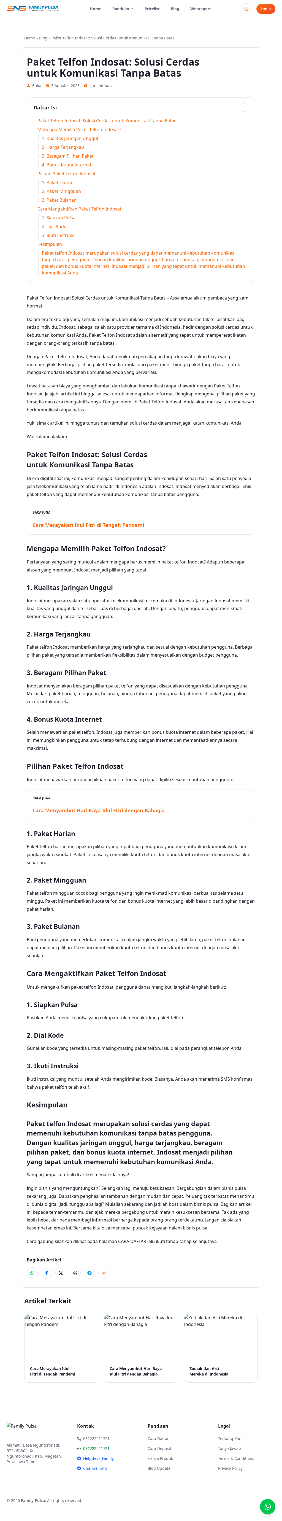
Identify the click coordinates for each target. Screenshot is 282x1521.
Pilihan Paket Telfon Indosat (66, 174)
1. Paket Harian (58, 182)
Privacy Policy (230, 1468)
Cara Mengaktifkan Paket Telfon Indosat (79, 209)
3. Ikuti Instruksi (58, 235)
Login (266, 8)
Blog (175, 8)
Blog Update (159, 1468)
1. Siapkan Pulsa (58, 218)
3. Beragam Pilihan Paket (68, 156)
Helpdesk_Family (98, 1458)
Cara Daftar (158, 1438)
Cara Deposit (159, 1448)
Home (95, 8)
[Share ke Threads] (75, 1273)
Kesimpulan (49, 244)
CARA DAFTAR (132, 1241)
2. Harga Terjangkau (63, 147)
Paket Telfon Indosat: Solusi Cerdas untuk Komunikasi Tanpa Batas (106, 121)
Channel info (95, 1468)
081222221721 (96, 1448)
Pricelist (152, 8)
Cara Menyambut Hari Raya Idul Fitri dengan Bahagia (98, 810)
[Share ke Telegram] (89, 1273)
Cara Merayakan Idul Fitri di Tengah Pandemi (88, 525)
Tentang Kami (231, 1438)
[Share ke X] (60, 1273)
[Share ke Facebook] (46, 1273)
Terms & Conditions (236, 1458)
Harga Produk (160, 1458)
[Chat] (267, 1506)
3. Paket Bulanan (59, 200)
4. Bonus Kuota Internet (66, 165)
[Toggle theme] (246, 8)
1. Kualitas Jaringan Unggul (70, 138)
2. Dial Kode (54, 226)
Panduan (120, 8)
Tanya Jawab (229, 1448)
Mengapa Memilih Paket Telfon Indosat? (79, 129)
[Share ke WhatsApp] (32, 1273)
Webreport (200, 8)
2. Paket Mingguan (61, 191)
